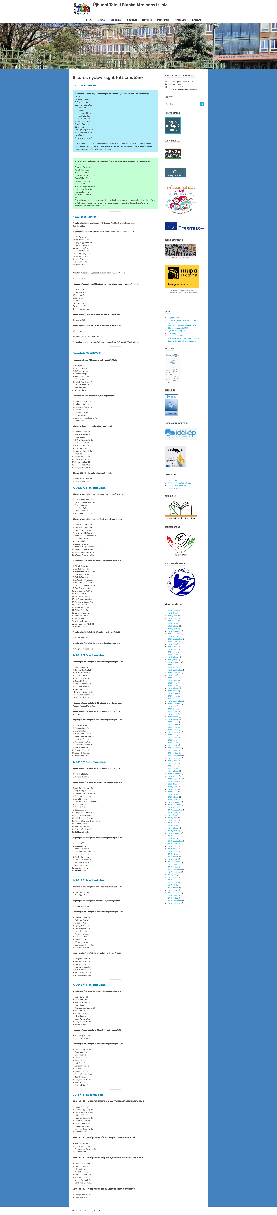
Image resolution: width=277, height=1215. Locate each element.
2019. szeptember (175, 810)
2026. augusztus (174, 610)
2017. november (174, 864)
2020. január (172, 799)
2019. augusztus (174, 812)
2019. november (174, 804)
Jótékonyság (180, 20)
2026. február (173, 626)
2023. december (174, 693)
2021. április (172, 766)
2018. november (174, 836)
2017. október (173, 867)
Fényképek (147, 20)
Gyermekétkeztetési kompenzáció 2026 (183, 341)
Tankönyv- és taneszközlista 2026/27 (182, 320)
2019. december (174, 802)
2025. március (173, 654)
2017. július (172, 874)
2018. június (172, 846)
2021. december (174, 748)
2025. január (172, 659)
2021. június (172, 760)
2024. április (172, 683)
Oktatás (101, 20)
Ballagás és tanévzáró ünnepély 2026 (182, 325)
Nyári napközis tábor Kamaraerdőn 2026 (183, 338)
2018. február (173, 856)
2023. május (172, 711)
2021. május (172, 763)
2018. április (172, 851)
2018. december (174, 833)
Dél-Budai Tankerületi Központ (179, 483)
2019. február (173, 828)
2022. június (172, 737)
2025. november (174, 634)
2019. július (172, 815)
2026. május (172, 618)
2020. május (172, 789)
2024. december (174, 662)
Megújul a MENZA (175, 317)
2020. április (172, 792)
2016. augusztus (174, 903)
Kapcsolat (196, 20)
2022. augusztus (174, 732)
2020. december (174, 773)
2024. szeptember (175, 670)
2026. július (172, 613)
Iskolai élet (132, 20)
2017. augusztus (174, 872)
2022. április (172, 740)
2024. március (173, 685)
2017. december (174, 861)
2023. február (173, 719)
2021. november (174, 750)
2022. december (174, 724)
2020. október (173, 776)
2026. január (172, 628)
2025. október (173, 636)
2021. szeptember (175, 755)
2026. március (173, 623)
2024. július (172, 675)
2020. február (173, 797)
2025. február (173, 657)
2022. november (174, 727)
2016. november (174, 895)
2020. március (173, 794)
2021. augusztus (174, 758)
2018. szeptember (175, 841)
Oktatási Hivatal (174, 480)
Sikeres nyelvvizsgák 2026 (178, 328)
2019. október (173, 807)
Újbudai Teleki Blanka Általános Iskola (130, 4)
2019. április (172, 823)
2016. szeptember (175, 900)
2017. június (172, 877)
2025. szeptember (175, 639)
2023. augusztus (174, 703)
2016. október (173, 898)
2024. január (172, 691)
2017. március (173, 885)
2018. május (172, 849)
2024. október (173, 667)
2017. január (172, 890)
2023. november (174, 696)
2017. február (173, 887)
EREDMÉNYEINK (163, 20)
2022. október (173, 729)
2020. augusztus (174, 781)
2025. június (172, 646)
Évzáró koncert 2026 (176, 336)
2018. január (172, 859)
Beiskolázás (116, 20)
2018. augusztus (174, 843)
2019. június (172, 817)
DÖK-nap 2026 (173, 333)
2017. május (172, 880)
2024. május (172, 680)
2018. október (173, 838)
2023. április (172, 714)
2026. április (172, 621)
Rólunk (89, 20)
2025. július (172, 644)
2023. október (173, 698)
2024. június (172, 678)
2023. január (172, 722)
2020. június (172, 786)
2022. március (173, 742)
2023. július (172, 706)
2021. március (173, 768)
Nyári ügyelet (173, 323)
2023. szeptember (175, 701)
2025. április (172, 652)
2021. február (173, 771)
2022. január (172, 745)
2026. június (172, 615)
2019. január (172, 830)
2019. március (173, 825)
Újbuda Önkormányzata (177, 485)
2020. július (172, 784)
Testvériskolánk (174, 488)
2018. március (173, 854)
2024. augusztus (174, 672)
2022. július (172, 735)
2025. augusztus (174, 641)
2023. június (172, 709)
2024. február (173, 688)
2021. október (173, 753)
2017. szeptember (175, 869)
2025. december (174, 631)
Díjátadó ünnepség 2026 (177, 330)
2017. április (172, 882)
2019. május (172, 820)
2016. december (174, 893)
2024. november (174, 665)
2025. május (172, 649)
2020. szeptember (175, 779)
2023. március (173, 716)
